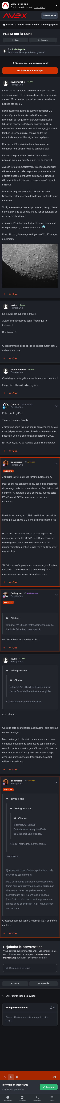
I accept (50, 1087)
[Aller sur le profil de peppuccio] (5, 463)
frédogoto (16, 593)
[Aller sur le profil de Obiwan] (5, 406)
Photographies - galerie (31, 52)
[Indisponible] (30, 245)
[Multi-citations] (4, 294)
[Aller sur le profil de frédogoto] (5, 594)
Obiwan (15, 404)
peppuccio (16, 462)
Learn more (6, 5)
